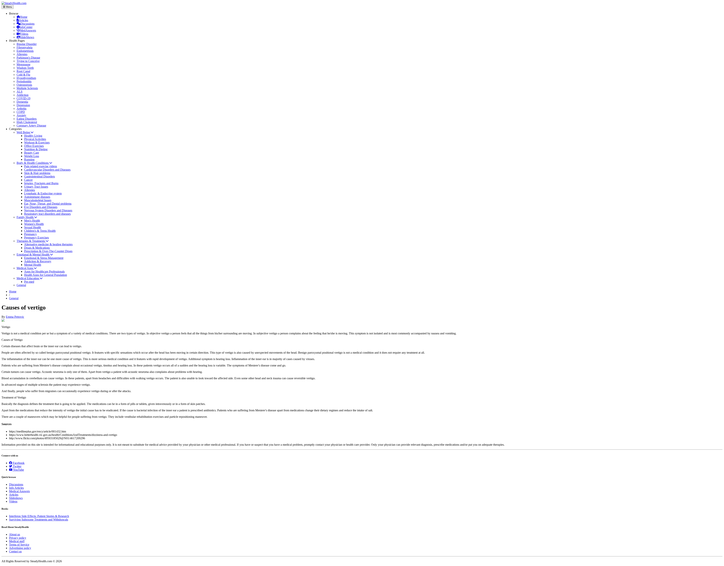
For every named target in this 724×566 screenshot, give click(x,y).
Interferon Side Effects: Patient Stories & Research (39, 516)
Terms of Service (19, 544)
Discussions (27, 23)
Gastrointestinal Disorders (39, 176)
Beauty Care (31, 152)
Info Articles (16, 487)
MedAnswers (28, 30)
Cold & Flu (23, 74)
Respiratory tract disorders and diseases (47, 213)
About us (14, 534)
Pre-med (29, 281)
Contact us (15, 551)
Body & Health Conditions (33, 162)
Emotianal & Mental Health (33, 254)
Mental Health (32, 264)
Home (23, 16)
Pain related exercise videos (40, 166)
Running (29, 159)
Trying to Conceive (28, 61)
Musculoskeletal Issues (37, 200)
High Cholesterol (27, 122)
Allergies (22, 54)
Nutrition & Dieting (36, 149)
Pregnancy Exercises (36, 237)
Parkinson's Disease (28, 57)
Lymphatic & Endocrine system (43, 193)
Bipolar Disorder (27, 44)
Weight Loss (31, 156)
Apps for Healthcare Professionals (44, 271)
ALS (19, 91)
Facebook (18, 463)
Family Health (25, 217)
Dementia (22, 101)
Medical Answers (19, 491)
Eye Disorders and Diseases (40, 207)
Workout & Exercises (37, 142)
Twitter (16, 466)
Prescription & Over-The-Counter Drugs (48, 251)
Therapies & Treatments (31, 241)
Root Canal (23, 71)
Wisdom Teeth (25, 67)
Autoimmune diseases (37, 196)
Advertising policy (20, 548)
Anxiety (21, 115)
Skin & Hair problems (37, 173)
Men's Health (32, 220)
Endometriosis (25, 50)
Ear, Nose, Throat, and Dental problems (47, 203)
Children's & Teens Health (40, 230)
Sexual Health (32, 227)
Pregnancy (30, 234)
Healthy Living (33, 135)
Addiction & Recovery (37, 261)
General (21, 285)
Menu (8, 6)
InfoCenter (26, 27)
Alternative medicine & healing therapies (48, 244)
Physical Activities (35, 139)
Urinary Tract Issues (36, 186)
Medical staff (17, 541)
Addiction (22, 95)
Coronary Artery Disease (31, 125)
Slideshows (16, 498)
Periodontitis (24, 81)
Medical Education (28, 278)
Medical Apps (25, 268)
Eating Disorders (27, 118)
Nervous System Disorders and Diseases (48, 210)
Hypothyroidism (26, 78)
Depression (23, 105)
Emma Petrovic (15, 316)
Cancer (28, 179)
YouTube (18, 469)
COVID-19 (23, 98)
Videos (24, 33)
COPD (21, 112)
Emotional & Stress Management (43, 258)
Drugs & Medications (37, 247)
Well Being (24, 132)
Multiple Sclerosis (27, 88)
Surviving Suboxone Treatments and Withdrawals (38, 519)
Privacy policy (17, 537)
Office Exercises (34, 145)
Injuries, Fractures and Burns (41, 183)
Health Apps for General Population (45, 274)
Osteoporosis (24, 84)
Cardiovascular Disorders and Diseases (47, 169)
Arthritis (21, 108)
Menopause (23, 64)
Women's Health (34, 224)
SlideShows (27, 37)
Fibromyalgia (24, 47)
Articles (23, 20)
